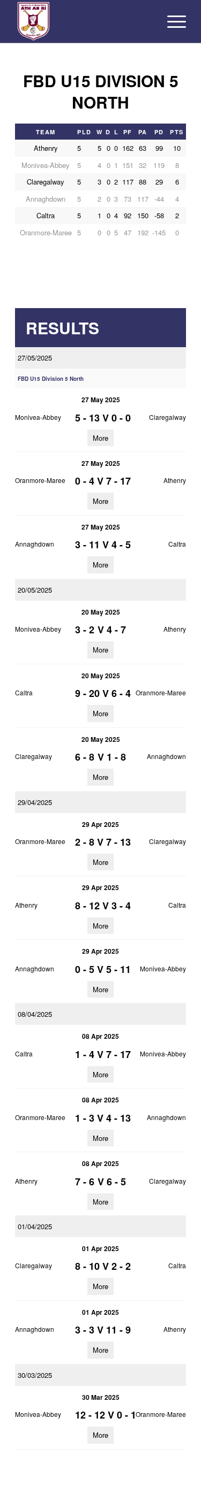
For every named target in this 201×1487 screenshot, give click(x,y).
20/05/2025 (35, 590)
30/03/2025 (35, 1375)
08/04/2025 (35, 1014)
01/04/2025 (35, 1226)
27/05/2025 (35, 357)
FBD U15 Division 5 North (51, 378)
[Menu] (171, 21)
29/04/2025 (35, 802)
